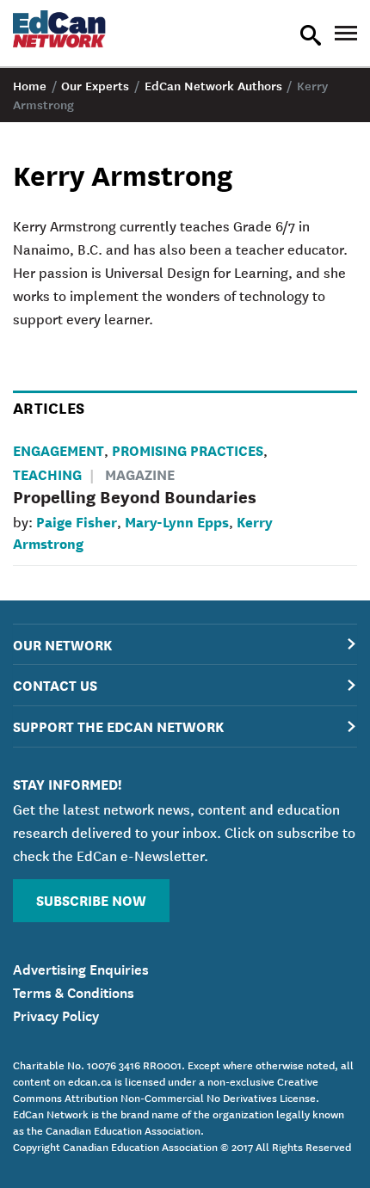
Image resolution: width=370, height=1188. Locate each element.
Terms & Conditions (73, 991)
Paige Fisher (76, 521)
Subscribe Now (91, 899)
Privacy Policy (56, 1014)
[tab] (185, 645)
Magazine (140, 473)
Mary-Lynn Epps (177, 521)
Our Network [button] (62, 644)
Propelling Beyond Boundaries (134, 495)
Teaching (47, 473)
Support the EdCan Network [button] (118, 725)
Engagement (58, 449)
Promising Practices (187, 449)
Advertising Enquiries (81, 968)
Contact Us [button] (55, 684)
